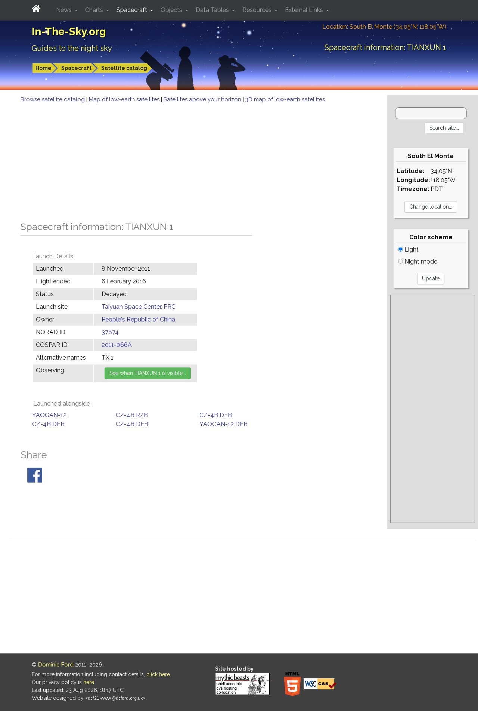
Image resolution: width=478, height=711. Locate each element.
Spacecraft (76, 68)
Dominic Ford (56, 664)
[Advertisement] (194, 160)
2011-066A (117, 344)
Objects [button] (172, 9)
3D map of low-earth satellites (285, 99)
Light (411, 249)
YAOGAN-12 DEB (223, 424)
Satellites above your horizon (203, 99)
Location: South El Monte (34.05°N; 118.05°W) (384, 26)
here (88, 682)
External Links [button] (305, 9)
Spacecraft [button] (133, 9)
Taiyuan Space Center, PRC (139, 306)
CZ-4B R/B (132, 415)
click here (158, 674)
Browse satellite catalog (53, 99)
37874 (110, 332)
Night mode (420, 261)
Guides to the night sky (72, 48)
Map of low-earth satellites (125, 99)
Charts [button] (95, 9)
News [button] (64, 9)
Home (43, 68)
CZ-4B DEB (215, 415)
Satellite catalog (124, 68)
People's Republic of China (138, 319)
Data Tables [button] (213, 9)
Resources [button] (257, 9)
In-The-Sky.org (69, 31)
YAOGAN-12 (49, 415)
